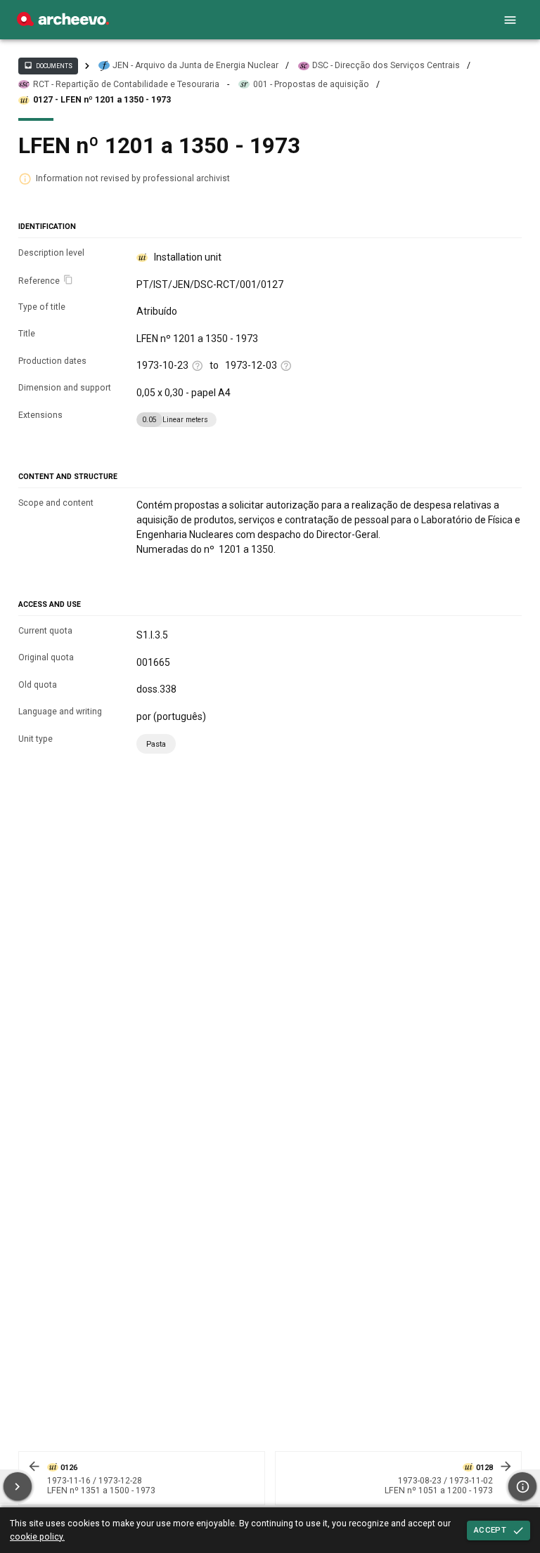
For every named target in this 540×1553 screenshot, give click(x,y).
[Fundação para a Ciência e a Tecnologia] (63, 22)
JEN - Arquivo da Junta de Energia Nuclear (195, 65)
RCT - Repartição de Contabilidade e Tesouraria (126, 84)
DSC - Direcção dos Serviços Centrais (386, 65)
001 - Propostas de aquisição (311, 84)
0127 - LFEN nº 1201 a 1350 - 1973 (102, 100)
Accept (490, 1530)
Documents (48, 65)
